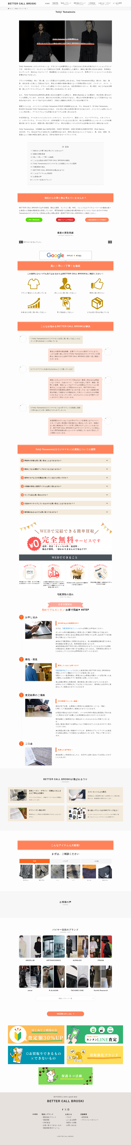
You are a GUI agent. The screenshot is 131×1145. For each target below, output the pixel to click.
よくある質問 (71, 1120)
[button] (21, 242)
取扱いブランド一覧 (65, 998)
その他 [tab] (96, 861)
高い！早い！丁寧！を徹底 (43, 157)
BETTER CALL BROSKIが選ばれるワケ (49, 170)
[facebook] (62, 1109)
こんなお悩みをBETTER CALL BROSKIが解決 (51, 160)
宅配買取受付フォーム (51, 1128)
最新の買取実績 (39, 154)
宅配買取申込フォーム (70, 628)
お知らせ (68, 1114)
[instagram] (68, 1109)
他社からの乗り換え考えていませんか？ (48, 150)
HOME (35, 1114)
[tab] (34, 861)
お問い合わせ (71, 1125)
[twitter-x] (65, 1109)
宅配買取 (46, 1120)
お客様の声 (37, 176)
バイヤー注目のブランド (42, 180)
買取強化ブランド (49, 1117)
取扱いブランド (48, 1114)
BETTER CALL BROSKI (22, 3)
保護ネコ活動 (71, 1122)
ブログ (68, 1117)
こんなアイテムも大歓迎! (42, 173)
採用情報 (85, 1117)
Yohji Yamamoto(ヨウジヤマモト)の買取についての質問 (55, 163)
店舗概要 (83, 1114)
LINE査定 (46, 1122)
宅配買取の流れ (39, 167)
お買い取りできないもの (52, 1125)
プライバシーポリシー (90, 1120)
